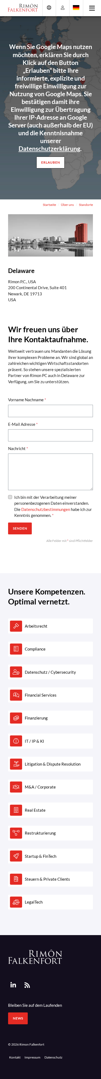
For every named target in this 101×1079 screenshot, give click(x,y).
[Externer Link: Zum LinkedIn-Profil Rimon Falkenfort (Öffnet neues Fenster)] (13, 985)
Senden (20, 528)
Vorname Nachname (27, 399)
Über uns (67, 204)
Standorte (86, 204)
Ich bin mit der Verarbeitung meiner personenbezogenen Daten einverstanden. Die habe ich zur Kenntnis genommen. (53, 506)
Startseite (49, 204)
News (18, 1018)
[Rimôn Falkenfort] (35, 956)
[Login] (62, 8)
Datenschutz (53, 1057)
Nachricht (18, 448)
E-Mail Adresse (23, 424)
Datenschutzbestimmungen (45, 509)
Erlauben (50, 162)
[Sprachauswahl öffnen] (76, 8)
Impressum (32, 1057)
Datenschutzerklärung (49, 148)
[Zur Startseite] (21, 7)
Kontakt (14, 1057)
